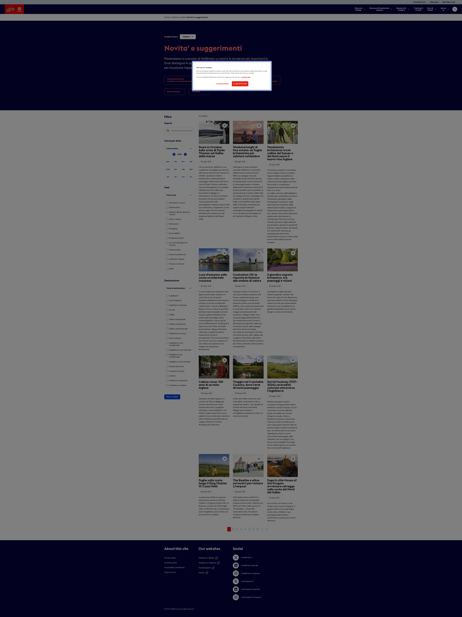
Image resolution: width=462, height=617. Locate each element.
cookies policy (245, 77)
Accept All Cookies (240, 83)
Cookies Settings (222, 83)
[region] (232, 76)
